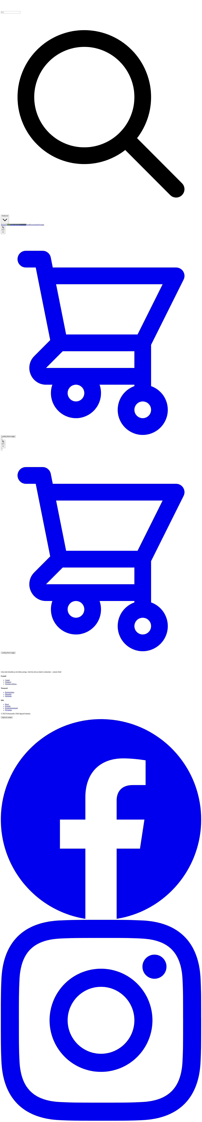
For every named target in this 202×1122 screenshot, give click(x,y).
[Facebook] (101, 919)
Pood (28, 225)
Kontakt (41, 225)
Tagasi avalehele (8, 665)
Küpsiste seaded (7, 717)
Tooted (7, 680)
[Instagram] (101, 1120)
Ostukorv (8, 682)
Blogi (7, 704)
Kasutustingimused (11, 708)
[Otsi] (2, 439)
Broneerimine (34, 225)
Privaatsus (8, 710)
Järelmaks (8, 696)
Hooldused (5, 216)
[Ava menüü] (2, 449)
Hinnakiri (4, 225)
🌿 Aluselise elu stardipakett (16, 225)
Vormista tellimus (11, 684)
